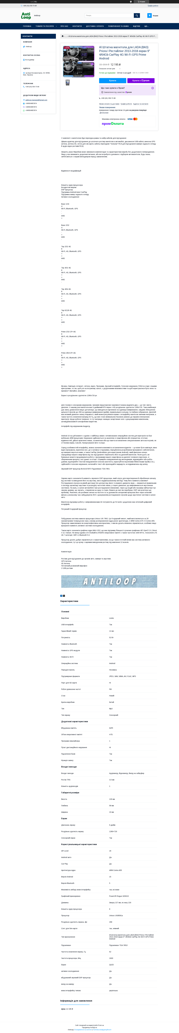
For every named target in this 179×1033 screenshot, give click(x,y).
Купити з (136, 81)
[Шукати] (137, 15)
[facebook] (61, 596)
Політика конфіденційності (102, 1030)
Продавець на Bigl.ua (89, 1027)
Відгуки (136, 26)
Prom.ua (101, 1025)
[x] (64, 596)
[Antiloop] (26, 20)
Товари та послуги (45, 26)
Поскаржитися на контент (83, 1030)
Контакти (77, 26)
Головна (27, 26)
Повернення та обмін (118, 26)
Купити (112, 81)
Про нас (64, 26)
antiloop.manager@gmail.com (36, 100)
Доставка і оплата (95, 26)
